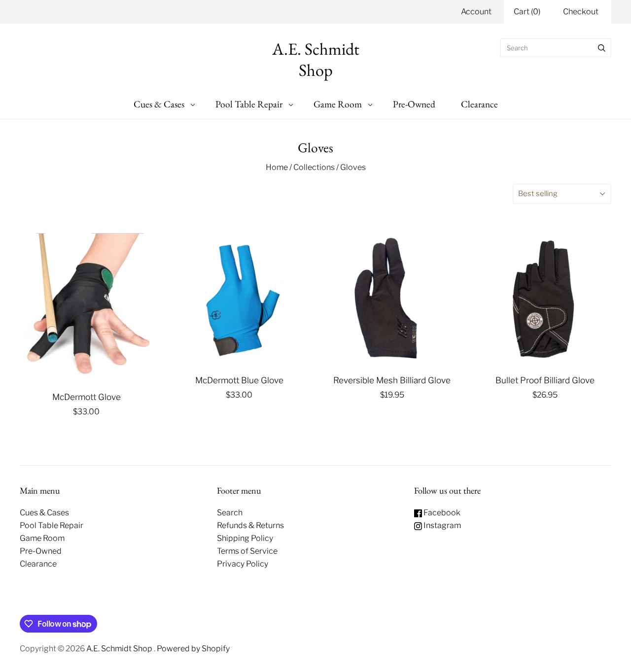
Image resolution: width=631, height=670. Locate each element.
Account (476, 11)
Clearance (479, 104)
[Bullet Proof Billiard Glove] (544, 299)
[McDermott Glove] (86, 308)
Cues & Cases (159, 104)
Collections (314, 167)
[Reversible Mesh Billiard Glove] (391, 299)
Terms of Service (247, 551)
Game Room (338, 104)
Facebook (441, 512)
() (527, 11)
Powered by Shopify (193, 648)
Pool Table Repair (248, 104)
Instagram (441, 525)
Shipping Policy (245, 538)
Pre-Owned (414, 104)
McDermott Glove (86, 397)
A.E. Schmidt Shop (120, 648)
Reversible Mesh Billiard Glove (392, 380)
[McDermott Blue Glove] (239, 299)
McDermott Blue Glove (239, 380)
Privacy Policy (242, 564)
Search (230, 512)
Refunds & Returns (250, 525)
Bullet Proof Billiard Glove (545, 380)
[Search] (601, 47)
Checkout (580, 11)
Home (277, 167)
